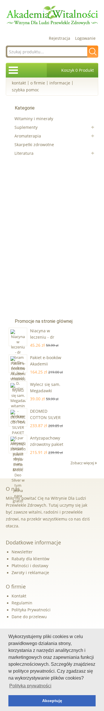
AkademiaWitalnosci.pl (52, 15)
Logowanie (85, 38)
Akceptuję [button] (52, 700)
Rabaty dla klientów (30, 558)
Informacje (59, 83)
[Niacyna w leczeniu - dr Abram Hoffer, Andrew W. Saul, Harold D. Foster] (18, 337)
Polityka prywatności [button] (30, 685)
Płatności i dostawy (30, 565)
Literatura (24, 153)
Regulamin (22, 603)
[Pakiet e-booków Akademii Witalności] (18, 363)
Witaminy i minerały (33, 118)
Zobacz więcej (82, 462)
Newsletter (22, 552)
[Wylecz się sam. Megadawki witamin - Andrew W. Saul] (18, 390)
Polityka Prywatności (31, 609)
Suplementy (26, 127)
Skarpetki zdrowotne (34, 144)
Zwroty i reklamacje (30, 572)
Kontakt (19, 83)
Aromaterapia (27, 136)
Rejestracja (59, 38)
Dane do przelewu (29, 616)
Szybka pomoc (25, 90)
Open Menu (13, 70)
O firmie (37, 83)
